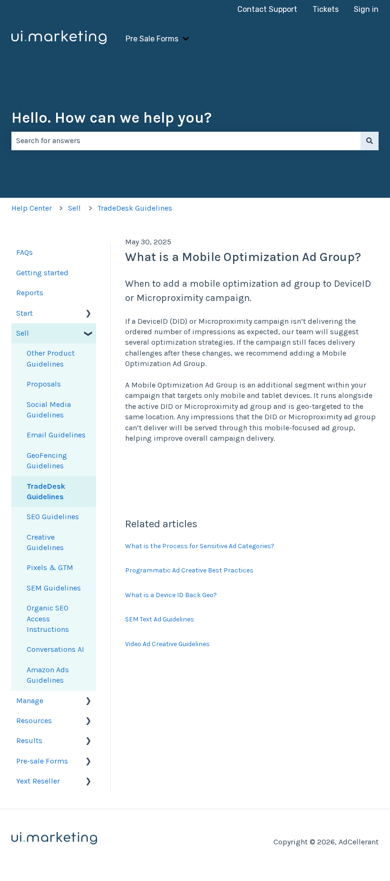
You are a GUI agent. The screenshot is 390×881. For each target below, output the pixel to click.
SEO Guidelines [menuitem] (53, 516)
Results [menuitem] (29, 740)
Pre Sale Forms (152, 38)
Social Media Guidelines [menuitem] (49, 409)
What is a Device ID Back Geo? (171, 595)
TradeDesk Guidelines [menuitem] (46, 491)
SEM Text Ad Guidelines (159, 619)
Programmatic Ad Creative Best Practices (189, 570)
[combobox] (186, 141)
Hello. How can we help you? (111, 117)
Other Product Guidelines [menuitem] (51, 358)
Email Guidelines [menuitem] (56, 434)
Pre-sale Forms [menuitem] (42, 760)
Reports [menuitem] (29, 292)
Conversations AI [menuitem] (55, 649)
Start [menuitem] (24, 313)
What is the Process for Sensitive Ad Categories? (199, 546)
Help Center (31, 208)
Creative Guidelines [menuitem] (45, 542)
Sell (74, 208)
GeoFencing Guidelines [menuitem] (47, 460)
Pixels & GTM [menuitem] (50, 567)
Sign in (366, 9)
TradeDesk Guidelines (135, 208)
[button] (88, 314)
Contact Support (267, 9)
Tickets (325, 9)
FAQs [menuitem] (24, 252)
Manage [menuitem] (29, 700)
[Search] (370, 141)
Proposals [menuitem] (44, 383)
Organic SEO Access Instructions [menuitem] (48, 618)
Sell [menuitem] (22, 333)
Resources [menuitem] (34, 720)
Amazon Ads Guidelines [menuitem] (48, 675)
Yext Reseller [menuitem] (38, 780)
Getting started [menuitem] (42, 272)
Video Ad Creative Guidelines (167, 644)
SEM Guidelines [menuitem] (54, 587)
